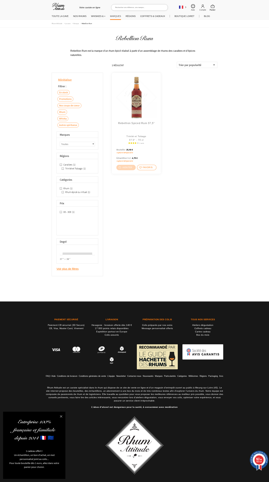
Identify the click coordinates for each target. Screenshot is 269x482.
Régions (203, 376)
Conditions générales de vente (92, 376)
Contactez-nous (134, 376)
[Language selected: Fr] (182, 7)
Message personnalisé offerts (157, 328)
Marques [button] (115, 16)
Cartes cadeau (203, 331)
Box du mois (202, 335)
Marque (76, 23)
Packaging (213, 376)
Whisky (63, 118)
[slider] (61, 253)
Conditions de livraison (67, 376)
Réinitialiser (65, 79)
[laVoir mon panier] (212, 7)
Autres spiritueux (68, 125)
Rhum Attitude (58, 7)
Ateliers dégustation (202, 325)
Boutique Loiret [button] (184, 16)
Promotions (65, 98)
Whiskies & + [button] (98, 16)
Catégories (182, 376)
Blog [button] (207, 16)
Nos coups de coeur (69, 105)
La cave (67, 23)
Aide (193, 10)
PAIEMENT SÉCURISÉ (66, 319)
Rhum (62, 111)
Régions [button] (131, 16)
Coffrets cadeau (202, 328)
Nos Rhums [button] (79, 16)
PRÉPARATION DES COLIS (157, 319)
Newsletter (121, 376)
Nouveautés (148, 376)
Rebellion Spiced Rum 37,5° (136, 123)
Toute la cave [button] (60, 16)
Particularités (170, 376)
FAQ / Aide (51, 376)
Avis (221, 376)
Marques (159, 376)
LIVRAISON (112, 319)
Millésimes (193, 376)
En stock (63, 92)
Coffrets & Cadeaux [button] (152, 16)
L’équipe (111, 376)
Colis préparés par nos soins (157, 325)
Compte (202, 10)
